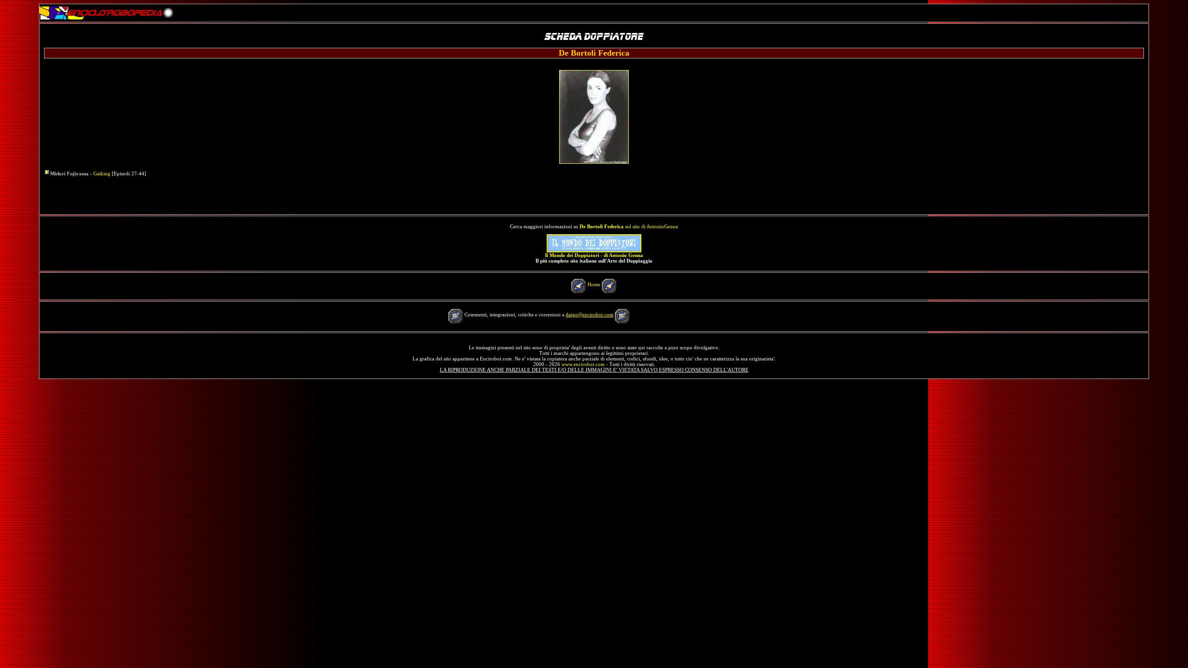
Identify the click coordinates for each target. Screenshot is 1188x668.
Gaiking (101, 173)
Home (594, 284)
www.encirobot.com (583, 364)
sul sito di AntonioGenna (629, 226)
